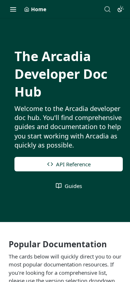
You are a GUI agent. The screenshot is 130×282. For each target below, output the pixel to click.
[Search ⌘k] (107, 9)
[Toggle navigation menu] (13, 9)
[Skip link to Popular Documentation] (4, 244)
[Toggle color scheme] (120, 9)
